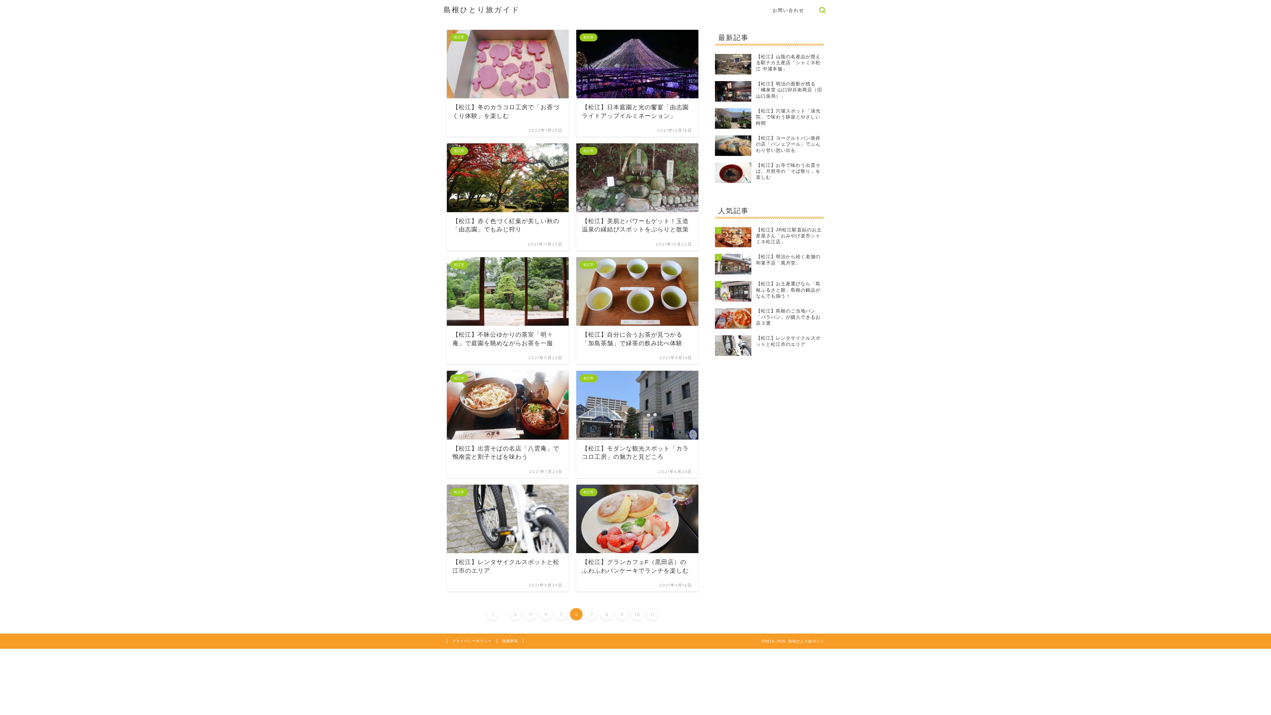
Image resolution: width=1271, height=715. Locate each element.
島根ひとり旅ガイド (482, 9)
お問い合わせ (788, 10)
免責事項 (510, 641)
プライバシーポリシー (472, 641)
